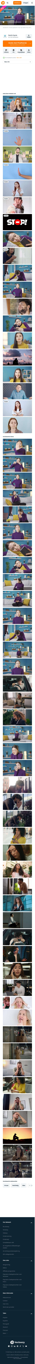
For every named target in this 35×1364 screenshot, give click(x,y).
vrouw (6, 1197)
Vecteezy (5, 1242)
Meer (4, 1345)
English (5, 1329)
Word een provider (8, 1319)
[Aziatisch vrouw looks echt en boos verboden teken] (17, 407)
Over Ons (6, 1316)
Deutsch (5, 1339)
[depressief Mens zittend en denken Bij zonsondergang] (17, 357)
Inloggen (25, 3)
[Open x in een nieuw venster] (22, 1358)
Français (5, 1342)
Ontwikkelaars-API (8, 1254)
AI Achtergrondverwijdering (11, 1263)
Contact (5, 1312)
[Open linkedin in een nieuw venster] (14, 1358)
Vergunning (6, 1277)
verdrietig (15, 1197)
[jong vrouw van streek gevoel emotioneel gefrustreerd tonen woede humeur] (17, 1046)
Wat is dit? (19, 57)
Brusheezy (6, 1238)
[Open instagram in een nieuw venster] (11, 1358)
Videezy (5, 1245)
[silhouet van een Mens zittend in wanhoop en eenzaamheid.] (17, 1148)
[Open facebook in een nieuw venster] (8, 1358)
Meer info (7, 61)
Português (6, 1336)
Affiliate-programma (9, 1283)
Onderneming (7, 1248)
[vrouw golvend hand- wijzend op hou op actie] (17, 188)
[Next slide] (28, 1197)
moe (23, 1197)
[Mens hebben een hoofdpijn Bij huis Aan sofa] (17, 1080)
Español (5, 1333)
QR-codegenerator (8, 1266)
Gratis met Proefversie (17, 43)
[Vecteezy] (3, 3)
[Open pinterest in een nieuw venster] (17, 1358)
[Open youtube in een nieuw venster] (25, 1358)
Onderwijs (6, 1251)
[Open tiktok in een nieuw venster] (19, 1358)
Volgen (29, 37)
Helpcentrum (7, 1309)
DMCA (5, 1280)
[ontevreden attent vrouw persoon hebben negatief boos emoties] (17, 1063)
